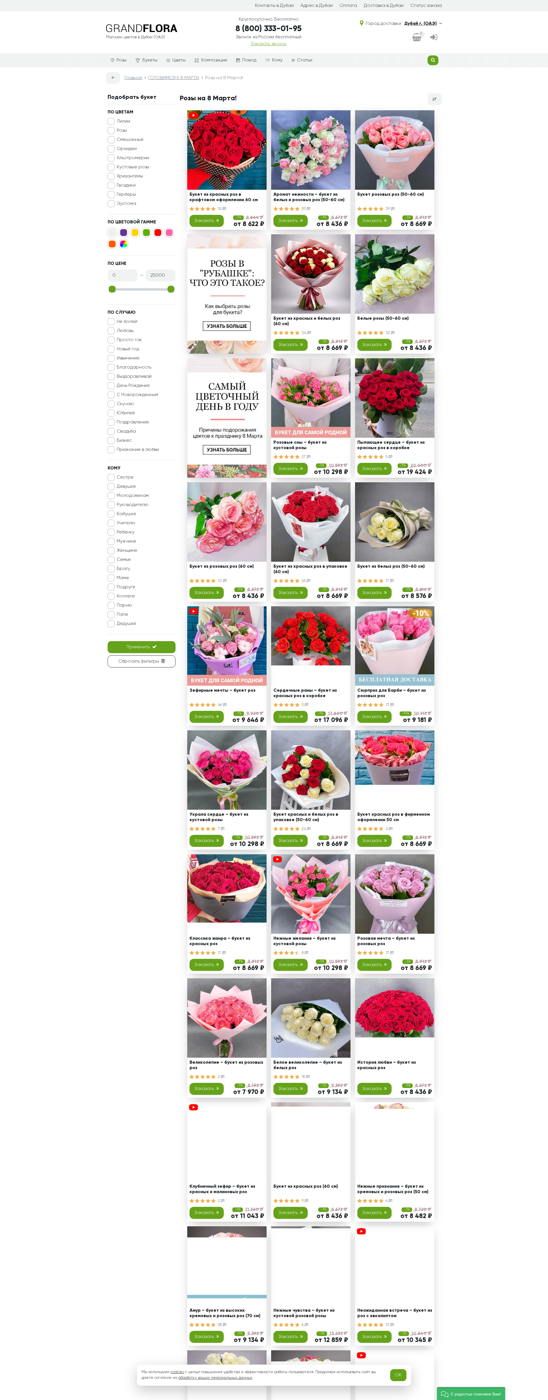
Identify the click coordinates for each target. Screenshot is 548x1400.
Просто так (129, 340)
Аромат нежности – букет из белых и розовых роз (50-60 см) (308, 197)
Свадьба (126, 431)
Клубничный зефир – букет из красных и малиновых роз (222, 1189)
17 (388, 581)
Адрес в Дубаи (317, 5)
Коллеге (126, 596)
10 (220, 581)
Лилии (123, 121)
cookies (177, 1372)
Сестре (125, 477)
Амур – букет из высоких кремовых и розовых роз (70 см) (225, 1313)
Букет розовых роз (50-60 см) (390, 194)
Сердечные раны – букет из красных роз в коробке (305, 693)
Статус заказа (426, 5)
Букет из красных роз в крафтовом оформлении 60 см (224, 197)
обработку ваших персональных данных (215, 1378)
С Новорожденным (137, 395)
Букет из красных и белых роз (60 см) (306, 321)
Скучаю (125, 404)
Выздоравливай (134, 376)
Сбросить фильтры (138, 661)
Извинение (128, 358)
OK (398, 1375)
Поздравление (133, 422)
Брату (123, 569)
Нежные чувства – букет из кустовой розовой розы (304, 1313)
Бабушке (126, 514)
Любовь (125, 331)
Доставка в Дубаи (384, 5)
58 (220, 1325)
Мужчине (126, 541)
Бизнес (124, 440)
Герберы (126, 194)
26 (304, 581)
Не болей (127, 321)
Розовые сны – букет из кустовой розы (300, 445)
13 (388, 705)
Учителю (126, 523)
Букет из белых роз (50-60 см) (391, 566)
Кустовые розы (133, 167)
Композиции (214, 60)
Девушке (126, 486)
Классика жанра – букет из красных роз (220, 941)
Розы (121, 60)
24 (304, 829)
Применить (138, 647)
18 (304, 1077)
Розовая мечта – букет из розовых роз (386, 941)
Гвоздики (126, 185)
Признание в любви (138, 449)
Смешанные (130, 139)
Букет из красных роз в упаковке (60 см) (310, 569)
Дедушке (126, 623)
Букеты (149, 60)
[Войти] (434, 38)
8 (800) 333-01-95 (268, 29)
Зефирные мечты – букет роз (222, 690)
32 (388, 333)
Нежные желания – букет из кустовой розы (304, 941)
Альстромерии (133, 158)
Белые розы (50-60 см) (383, 318)
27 (304, 457)
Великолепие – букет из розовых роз (226, 1065)
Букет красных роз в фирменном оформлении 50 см (393, 817)
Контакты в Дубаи (274, 5)
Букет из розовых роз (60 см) (222, 566)
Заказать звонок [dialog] (269, 44)
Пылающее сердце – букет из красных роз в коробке (391, 445)
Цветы (179, 60)
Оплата (348, 5)
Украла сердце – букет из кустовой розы (219, 817)
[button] (471, 1393)
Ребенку (125, 532)
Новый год (128, 349)
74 (220, 209)
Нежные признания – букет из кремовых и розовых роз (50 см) (392, 1189)
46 (220, 705)
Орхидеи (127, 149)
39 (388, 209)
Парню (124, 605)
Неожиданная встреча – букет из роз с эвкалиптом (394, 1313)
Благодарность (134, 367)
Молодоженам (133, 495)
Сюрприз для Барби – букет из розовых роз (391, 693)
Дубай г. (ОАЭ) (420, 23)
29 (304, 209)
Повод (249, 60)
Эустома (126, 203)
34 (304, 333)
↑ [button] (451, 1252)
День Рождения (133, 385)
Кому (277, 60)
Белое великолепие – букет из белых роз (307, 1065)
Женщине (127, 550)
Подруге (126, 587)
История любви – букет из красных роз (386, 1065)
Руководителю (132, 505)
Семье (124, 559)
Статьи (304, 60)
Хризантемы (130, 176)
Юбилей (126, 413)
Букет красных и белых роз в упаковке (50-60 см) (305, 817)
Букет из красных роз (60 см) (305, 1186)
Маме (123, 578)
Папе (122, 614)
